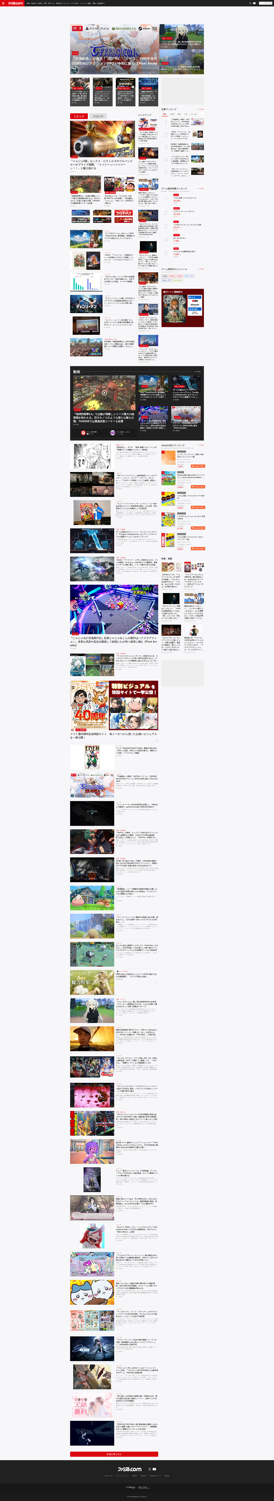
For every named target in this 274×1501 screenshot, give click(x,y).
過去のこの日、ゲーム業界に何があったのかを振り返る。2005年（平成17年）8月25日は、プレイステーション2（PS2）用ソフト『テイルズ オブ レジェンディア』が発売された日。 (137, 665)
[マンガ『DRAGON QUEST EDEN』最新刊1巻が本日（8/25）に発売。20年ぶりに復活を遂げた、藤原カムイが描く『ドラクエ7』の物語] (92, 757)
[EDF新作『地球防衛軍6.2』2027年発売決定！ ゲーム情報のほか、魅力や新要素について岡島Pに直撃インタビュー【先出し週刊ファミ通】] (86, 347)
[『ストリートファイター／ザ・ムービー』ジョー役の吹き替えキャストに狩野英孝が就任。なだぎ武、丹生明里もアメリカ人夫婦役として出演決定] (92, 512)
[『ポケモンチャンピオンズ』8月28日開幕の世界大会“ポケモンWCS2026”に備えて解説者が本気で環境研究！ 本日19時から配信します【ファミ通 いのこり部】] (92, 1123)
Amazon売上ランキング (173, 445)
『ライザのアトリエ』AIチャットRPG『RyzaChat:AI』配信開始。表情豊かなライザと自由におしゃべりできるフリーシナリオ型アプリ (119, 235)
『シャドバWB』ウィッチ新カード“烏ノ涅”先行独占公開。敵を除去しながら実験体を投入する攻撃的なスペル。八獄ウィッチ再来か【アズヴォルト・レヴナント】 (80, 96)
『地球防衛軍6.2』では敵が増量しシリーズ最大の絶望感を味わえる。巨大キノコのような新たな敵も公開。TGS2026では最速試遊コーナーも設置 (85, 199)
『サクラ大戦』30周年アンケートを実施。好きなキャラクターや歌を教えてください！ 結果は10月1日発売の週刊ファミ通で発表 (148, 136)
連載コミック (120, 445)
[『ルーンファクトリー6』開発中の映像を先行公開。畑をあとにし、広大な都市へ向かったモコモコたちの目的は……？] (181, 61)
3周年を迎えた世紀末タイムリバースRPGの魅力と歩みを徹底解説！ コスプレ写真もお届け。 (136, 975)
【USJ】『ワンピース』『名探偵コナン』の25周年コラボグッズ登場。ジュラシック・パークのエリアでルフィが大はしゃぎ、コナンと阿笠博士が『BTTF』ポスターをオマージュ (119, 257)
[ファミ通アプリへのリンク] (130, 1487)
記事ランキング (169, 109)
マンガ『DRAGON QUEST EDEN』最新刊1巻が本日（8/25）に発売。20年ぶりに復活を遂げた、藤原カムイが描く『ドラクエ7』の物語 (136, 750)
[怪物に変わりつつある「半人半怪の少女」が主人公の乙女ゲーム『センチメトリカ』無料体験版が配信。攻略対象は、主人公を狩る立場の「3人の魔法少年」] (92, 1207)
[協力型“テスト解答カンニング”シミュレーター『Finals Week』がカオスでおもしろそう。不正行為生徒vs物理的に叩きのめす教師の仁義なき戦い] (92, 1151)
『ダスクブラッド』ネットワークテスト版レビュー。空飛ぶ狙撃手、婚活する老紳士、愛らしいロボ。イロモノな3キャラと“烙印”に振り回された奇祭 (170, 644)
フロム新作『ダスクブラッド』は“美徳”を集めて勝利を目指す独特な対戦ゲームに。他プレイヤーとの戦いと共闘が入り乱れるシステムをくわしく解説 (148, 292)
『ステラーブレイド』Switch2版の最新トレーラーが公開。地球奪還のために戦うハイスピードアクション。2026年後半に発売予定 (136, 1342)
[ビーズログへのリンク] (144, 1487)
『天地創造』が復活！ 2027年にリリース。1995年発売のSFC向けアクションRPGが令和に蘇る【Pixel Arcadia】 (114, 63)
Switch (40, 3)
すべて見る (200, 109)
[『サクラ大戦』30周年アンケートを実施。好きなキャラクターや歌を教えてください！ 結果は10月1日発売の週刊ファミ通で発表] (148, 123)
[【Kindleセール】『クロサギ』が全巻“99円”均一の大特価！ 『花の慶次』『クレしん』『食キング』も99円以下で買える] (119, 184)
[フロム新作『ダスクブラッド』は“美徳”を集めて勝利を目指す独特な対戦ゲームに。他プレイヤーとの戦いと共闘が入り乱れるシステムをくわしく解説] (148, 278)
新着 (28, 3)
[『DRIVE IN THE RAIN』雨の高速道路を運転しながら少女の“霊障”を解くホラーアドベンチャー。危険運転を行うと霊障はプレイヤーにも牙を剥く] (92, 1433)
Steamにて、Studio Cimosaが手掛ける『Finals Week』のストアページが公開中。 (136, 1151)
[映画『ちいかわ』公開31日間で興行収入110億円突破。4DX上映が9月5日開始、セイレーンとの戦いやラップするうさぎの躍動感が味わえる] (92, 1292)
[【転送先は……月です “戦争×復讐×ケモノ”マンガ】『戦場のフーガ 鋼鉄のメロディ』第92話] (92, 456)
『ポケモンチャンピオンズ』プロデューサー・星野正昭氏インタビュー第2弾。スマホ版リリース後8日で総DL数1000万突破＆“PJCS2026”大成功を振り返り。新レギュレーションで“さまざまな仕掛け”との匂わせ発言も (148, 323)
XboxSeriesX (177, 280)
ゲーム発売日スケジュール (174, 269)
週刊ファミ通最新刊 (172, 292)
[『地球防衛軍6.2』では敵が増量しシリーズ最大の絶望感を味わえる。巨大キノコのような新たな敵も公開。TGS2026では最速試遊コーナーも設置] (85, 184)
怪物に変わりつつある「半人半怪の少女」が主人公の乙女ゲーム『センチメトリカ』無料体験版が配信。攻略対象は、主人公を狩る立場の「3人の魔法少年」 (136, 1201)
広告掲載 (166, 1476)
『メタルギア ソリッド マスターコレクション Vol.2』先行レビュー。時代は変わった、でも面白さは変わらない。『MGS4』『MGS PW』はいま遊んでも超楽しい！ (102, 96)
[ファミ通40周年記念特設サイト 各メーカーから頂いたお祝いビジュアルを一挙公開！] (114, 705)
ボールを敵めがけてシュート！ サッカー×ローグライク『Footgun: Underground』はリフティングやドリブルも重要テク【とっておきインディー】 (186, 393)
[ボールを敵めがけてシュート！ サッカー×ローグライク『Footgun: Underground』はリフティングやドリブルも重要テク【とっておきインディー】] (186, 383)
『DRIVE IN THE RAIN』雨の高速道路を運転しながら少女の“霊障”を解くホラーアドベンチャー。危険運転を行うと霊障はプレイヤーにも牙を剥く (137, 1426)
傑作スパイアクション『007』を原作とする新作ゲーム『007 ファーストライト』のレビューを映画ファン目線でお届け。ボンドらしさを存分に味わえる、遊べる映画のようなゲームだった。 (137, 484)
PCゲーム (51, 3)
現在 (164, 114)
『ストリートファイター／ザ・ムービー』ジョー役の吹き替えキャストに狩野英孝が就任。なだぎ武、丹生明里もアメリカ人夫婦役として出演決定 (136, 506)
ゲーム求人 (75, 3)
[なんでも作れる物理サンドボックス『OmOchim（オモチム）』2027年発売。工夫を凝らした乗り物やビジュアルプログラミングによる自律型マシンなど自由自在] (92, 954)
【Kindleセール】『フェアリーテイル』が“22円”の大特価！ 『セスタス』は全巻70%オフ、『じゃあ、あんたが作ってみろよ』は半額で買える (171, 580)
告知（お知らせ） (124, 88)
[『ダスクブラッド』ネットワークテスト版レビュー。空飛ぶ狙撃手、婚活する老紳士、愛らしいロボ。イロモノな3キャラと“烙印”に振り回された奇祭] (171, 630)
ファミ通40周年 (81, 730)
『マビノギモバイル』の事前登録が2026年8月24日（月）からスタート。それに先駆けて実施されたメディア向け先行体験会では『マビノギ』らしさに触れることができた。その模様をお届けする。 (136, 1010)
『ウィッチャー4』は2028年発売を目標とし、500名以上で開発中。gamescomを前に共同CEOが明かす (137, 805)
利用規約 (134, 1476)
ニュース (83, 3)
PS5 (45, 3)
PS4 (192, 276)
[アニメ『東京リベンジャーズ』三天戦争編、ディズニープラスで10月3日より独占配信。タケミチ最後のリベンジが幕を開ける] (92, 1179)
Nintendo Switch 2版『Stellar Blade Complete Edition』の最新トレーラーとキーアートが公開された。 (136, 1348)
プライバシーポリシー (122, 1476)
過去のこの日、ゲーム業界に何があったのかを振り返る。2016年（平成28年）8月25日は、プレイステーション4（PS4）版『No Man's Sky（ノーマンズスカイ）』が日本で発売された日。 (137, 870)
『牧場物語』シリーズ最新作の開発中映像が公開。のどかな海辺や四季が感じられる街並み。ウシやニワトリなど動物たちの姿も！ (136, 891)
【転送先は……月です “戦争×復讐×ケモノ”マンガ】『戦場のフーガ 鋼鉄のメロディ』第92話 (136, 448)
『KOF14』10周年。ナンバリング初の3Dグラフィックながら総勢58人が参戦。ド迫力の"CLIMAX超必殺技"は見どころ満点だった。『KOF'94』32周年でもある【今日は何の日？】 (137, 835)
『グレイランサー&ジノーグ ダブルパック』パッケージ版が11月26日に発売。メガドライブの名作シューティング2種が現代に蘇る (136, 1088)
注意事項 (143, 1476)
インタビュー (144, 189)
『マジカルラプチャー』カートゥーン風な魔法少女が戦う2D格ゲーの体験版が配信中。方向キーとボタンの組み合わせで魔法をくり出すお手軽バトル (137, 1257)
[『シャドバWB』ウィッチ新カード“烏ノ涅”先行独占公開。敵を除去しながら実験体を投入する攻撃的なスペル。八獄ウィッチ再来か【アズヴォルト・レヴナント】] (80, 83)
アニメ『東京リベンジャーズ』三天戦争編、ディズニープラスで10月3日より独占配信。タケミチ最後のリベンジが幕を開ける (137, 1173)
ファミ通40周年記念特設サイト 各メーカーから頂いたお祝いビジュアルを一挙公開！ (113, 735)
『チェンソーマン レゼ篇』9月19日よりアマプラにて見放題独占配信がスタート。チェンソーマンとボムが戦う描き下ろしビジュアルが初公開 (119, 300)
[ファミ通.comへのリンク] (15, 3)
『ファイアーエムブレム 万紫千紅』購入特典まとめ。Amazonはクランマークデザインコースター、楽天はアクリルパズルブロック (193, 580)
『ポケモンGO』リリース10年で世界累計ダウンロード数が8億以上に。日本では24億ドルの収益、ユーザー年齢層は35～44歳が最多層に (119, 279)
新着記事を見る (114, 1454)
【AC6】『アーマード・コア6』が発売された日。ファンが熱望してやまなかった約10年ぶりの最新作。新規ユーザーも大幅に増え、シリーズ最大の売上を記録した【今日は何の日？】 (137, 562)
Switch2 (33, 3)
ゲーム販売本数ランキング (174, 188)
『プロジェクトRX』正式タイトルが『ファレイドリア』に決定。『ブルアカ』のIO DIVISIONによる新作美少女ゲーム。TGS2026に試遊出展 (137, 1370)
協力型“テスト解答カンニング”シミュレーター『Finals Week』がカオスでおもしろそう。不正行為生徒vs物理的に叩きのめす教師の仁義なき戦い (137, 1144)
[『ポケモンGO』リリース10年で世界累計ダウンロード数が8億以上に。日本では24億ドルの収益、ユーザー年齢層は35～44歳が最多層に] (86, 282)
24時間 (172, 114)
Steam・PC (166, 280)
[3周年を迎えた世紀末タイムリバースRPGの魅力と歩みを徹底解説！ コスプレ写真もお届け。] (92, 982)
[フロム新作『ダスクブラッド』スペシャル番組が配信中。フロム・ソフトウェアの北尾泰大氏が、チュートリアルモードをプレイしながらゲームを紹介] (148, 153)
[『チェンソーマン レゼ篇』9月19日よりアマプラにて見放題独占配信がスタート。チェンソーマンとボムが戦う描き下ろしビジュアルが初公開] (86, 304)
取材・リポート (167, 38)
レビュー (98, 88)
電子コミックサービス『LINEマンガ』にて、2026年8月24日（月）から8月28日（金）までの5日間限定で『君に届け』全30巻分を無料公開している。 (137, 1405)
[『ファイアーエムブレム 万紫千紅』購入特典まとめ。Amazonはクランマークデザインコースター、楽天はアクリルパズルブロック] (194, 567)
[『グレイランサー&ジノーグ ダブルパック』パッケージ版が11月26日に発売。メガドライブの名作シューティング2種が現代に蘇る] (92, 1095)
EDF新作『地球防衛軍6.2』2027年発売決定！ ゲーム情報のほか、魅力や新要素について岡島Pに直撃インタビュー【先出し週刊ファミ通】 (119, 344)
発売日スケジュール (63, 3)
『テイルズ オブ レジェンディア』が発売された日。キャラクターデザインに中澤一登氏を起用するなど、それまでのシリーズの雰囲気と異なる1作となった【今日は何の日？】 (137, 658)
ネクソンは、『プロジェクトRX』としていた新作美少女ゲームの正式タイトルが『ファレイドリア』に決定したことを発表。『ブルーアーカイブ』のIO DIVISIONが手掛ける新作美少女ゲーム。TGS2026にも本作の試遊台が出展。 (137, 1377)
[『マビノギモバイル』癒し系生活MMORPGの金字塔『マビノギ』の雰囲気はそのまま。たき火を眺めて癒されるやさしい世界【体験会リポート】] (181, 36)
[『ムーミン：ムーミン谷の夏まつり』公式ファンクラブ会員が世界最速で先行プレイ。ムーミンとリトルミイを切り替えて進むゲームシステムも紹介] (86, 326)
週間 (179, 114)
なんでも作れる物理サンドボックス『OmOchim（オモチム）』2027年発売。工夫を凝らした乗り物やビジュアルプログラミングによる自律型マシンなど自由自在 (137, 947)
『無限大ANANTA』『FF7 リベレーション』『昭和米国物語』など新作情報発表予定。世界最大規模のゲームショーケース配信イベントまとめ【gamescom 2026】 (148, 96)
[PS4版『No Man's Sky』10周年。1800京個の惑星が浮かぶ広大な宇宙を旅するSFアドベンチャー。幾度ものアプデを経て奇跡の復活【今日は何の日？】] (92, 869)
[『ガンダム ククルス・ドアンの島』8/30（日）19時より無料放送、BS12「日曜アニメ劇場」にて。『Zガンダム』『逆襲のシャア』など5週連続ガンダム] (92, 1067)
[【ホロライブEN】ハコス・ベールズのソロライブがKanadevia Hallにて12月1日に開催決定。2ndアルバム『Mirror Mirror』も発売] (92, 1236)
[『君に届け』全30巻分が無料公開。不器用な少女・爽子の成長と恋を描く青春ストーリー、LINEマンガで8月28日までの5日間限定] (92, 1405)
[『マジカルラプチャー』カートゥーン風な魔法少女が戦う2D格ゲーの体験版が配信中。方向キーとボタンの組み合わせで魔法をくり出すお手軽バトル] (92, 1264)
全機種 (164, 276)
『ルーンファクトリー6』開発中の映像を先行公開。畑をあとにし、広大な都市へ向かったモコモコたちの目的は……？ (181, 68)
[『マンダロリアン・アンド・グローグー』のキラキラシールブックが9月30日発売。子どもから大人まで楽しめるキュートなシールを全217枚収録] (92, 1320)
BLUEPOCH (119, 979)
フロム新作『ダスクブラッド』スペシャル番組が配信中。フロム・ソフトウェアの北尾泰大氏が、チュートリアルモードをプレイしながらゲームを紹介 (148, 166)
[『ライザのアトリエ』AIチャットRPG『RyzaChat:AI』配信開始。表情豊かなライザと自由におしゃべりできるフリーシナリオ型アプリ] (86, 239)
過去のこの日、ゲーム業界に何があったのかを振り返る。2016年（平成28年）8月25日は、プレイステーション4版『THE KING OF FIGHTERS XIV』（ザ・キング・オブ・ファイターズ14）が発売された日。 (137, 841)
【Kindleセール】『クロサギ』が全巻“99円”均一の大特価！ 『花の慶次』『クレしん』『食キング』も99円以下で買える (119, 199)
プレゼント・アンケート (147, 129)
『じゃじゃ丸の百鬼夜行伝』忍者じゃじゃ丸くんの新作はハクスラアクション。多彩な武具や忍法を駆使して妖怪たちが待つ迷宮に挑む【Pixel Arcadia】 (153, 424)
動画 (89, 3)
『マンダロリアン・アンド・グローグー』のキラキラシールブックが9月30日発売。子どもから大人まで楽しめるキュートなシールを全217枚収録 (137, 1314)
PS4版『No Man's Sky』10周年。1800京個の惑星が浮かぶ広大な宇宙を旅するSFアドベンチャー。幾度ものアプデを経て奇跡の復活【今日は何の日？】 (137, 863)
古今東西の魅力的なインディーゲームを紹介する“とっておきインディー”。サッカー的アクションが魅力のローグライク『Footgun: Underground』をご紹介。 (137, 541)
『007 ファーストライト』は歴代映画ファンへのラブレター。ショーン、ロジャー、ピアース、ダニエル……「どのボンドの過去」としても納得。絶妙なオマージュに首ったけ (180, 172)
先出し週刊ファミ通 (110, 339)
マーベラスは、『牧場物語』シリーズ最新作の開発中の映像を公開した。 (136, 897)
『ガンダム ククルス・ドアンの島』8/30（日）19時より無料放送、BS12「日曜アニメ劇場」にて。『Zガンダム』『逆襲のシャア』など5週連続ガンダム (137, 1060)
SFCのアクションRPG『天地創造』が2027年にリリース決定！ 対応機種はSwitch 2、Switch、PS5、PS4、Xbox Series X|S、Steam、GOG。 (137, 784)
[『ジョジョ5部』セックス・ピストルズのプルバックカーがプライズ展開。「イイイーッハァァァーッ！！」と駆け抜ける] (102, 139)
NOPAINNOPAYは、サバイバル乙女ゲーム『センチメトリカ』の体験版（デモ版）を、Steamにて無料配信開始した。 (136, 1207)
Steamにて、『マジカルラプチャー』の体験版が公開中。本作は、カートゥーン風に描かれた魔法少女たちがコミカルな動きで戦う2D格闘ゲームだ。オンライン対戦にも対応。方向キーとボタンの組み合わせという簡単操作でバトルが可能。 (137, 1264)
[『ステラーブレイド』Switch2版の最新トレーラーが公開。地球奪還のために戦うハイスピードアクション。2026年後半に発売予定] (92, 1348)
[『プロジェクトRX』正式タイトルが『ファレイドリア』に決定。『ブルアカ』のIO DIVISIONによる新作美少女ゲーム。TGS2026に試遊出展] (92, 1376)
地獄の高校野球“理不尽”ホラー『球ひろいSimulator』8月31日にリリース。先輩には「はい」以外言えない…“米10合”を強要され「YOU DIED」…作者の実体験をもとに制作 (137, 1032)
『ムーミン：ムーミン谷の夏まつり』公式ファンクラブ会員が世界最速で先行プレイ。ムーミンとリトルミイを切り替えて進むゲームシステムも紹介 (118, 322)
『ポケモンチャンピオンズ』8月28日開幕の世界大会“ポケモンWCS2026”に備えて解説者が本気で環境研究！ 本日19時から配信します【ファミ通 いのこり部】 (137, 1116)
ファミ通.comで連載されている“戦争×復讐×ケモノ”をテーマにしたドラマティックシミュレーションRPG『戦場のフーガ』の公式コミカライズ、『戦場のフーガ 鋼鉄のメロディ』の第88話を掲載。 (136, 454)
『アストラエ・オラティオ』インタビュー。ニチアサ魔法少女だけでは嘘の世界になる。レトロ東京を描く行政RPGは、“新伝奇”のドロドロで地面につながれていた (148, 354)
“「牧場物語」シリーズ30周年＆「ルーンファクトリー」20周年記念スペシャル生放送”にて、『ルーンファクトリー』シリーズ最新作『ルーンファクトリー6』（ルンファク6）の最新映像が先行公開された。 (137, 926)
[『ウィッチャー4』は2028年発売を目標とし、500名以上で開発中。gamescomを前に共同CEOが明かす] (92, 813)
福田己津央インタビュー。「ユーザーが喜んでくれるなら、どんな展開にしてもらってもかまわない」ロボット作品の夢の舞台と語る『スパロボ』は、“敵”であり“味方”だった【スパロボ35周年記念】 (148, 198)
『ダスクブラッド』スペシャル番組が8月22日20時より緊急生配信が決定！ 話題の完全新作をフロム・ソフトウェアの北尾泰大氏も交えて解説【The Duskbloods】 (148, 229)
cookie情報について (155, 1476)
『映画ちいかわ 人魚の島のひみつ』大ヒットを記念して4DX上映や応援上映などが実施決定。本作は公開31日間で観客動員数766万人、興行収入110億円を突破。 (137, 1292)
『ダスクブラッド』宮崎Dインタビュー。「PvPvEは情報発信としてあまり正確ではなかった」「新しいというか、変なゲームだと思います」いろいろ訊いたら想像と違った (148, 260)
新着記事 (98, 116)
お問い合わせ (108, 1476)
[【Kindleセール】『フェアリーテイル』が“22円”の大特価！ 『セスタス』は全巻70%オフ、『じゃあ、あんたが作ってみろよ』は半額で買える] (171, 567)
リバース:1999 (123, 971)
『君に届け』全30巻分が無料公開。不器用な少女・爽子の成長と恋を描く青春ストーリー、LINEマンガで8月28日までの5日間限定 (136, 1398)
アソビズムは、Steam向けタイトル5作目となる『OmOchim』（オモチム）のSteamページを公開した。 (136, 954)
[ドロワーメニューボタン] (3, 3)
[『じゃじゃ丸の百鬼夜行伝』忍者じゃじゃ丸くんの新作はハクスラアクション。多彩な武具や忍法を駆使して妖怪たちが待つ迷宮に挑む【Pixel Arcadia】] (153, 414)
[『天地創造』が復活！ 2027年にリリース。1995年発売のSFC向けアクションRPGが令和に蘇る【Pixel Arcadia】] (114, 49)
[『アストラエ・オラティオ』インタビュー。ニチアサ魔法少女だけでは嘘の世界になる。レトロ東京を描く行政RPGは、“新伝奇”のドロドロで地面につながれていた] (148, 340)
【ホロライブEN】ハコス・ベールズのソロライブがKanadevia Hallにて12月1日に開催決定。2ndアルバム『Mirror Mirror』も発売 (136, 1229)
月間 (185, 114)
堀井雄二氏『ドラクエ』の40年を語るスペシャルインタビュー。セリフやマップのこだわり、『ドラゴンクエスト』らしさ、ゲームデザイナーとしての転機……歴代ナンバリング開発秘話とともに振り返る (193, 644)
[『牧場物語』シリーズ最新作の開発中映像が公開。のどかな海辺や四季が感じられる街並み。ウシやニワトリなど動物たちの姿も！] (92, 898)
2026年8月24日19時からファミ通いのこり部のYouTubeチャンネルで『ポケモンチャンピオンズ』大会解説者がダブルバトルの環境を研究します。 (136, 1123)
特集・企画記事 (98, 3)
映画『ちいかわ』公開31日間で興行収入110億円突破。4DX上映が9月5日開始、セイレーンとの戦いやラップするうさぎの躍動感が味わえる (136, 1285)
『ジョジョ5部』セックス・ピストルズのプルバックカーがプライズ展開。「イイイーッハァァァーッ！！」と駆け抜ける (101, 164)
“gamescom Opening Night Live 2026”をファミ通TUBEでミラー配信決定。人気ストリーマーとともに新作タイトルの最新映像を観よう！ (126, 96)
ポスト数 (194, 114)
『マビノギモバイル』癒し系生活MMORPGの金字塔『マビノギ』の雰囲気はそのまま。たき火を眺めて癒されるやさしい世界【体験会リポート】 (181, 43)
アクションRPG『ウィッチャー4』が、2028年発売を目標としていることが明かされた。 (136, 810)
